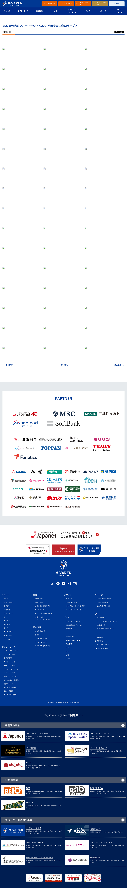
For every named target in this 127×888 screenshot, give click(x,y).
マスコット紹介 (9, 673)
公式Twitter (101, 618)
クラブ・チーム (23, 11)
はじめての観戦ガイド (43, 606)
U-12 (67, 655)
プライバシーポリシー (103, 645)
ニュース (6, 595)
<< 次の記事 (8, 365)
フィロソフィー (9, 654)
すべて (6, 599)
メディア (7, 624)
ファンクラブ (8, 613)
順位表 (37, 635)
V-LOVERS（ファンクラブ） (76, 606)
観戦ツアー (39, 602)
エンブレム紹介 (9, 662)
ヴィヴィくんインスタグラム (107, 621)
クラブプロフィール (11, 651)
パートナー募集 (102, 602)
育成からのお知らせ (73, 640)
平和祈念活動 (8, 691)
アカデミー (8, 635)
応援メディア (8, 684)
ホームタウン (8, 632)
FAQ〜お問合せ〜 (101, 648)
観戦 (55, 11)
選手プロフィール (10, 665)
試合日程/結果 (40, 631)
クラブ (6, 606)
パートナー (104, 11)
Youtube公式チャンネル (105, 629)
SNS (97, 614)
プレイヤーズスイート (73, 610)
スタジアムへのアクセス (43, 613)
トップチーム (8, 602)
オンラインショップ (73, 621)
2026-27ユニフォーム (74, 625)
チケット (7, 617)
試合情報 (39, 11)
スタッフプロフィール (11, 669)
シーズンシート (71, 602)
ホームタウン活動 (10, 695)
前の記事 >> (119, 365)
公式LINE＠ (101, 625)
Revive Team (39, 610)
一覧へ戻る (63, 365)
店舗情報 (69, 629)
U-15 (67, 651)
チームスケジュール (11, 676)
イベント (7, 621)
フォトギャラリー (41, 638)
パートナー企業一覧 (104, 599)
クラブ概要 (8, 658)
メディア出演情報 (10, 687)
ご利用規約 (99, 637)
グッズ (88, 11)
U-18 (67, 648)
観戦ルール (39, 599)
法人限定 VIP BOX (103, 606)
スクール (7, 639)
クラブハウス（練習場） (12, 680)
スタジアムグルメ (41, 642)
